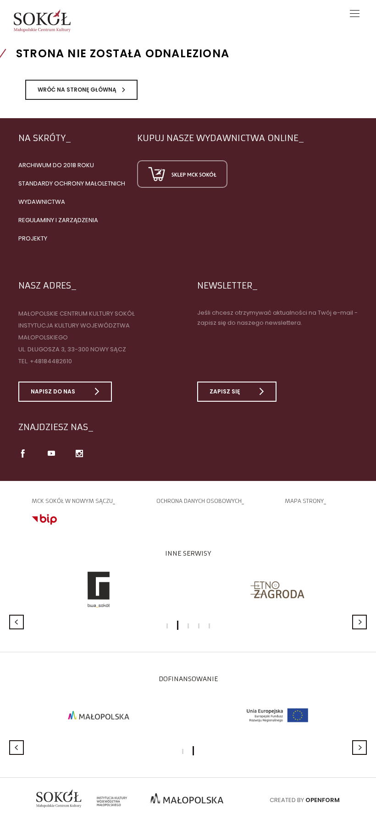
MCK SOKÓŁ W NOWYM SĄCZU (72, 500)
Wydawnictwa (41, 201)
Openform (322, 800)
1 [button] (167, 625)
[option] (98, 589)
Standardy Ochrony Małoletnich (71, 183)
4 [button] (198, 625)
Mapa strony (304, 500)
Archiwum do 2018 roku (56, 165)
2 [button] (177, 625)
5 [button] (209, 625)
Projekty (32, 238)
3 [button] (188, 625)
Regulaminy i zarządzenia (58, 220)
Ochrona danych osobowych (199, 500)
